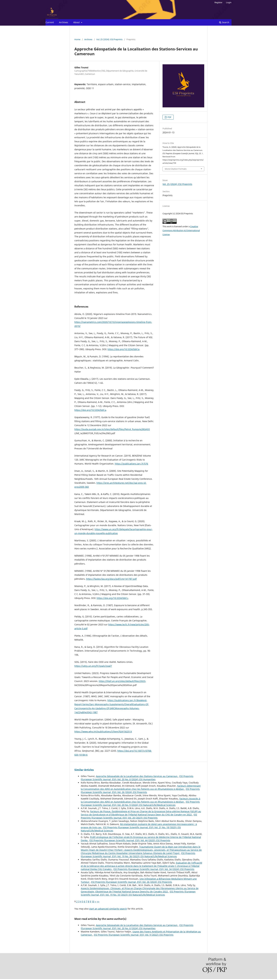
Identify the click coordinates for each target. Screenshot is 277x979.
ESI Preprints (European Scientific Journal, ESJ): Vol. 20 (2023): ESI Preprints (139, 816)
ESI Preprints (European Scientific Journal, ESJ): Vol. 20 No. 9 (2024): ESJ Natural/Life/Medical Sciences (140, 803)
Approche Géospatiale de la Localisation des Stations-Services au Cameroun (137, 776)
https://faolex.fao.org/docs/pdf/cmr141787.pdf (111, 578)
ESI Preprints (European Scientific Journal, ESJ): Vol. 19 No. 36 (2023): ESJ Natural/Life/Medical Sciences (138, 855)
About (76, 22)
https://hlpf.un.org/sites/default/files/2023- (122, 681)
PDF (169, 117)
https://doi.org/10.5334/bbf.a (90, 410)
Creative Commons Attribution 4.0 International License (181, 230)
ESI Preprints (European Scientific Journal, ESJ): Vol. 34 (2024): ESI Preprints (153, 869)
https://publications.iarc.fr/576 (131, 463)
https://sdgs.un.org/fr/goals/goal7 (93, 665)
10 (93, 901)
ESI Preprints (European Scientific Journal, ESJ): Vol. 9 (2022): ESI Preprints (133, 934)
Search (225, 22)
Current (50, 22)
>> (98, 901)
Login (228, 2)
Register (218, 2)
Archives (63, 22)
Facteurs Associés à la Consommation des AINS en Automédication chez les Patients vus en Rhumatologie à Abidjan (140, 800)
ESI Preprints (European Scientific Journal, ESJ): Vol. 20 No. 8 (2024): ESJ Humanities (137, 778)
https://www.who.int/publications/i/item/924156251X (103, 731)
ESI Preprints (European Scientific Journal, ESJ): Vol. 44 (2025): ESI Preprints (129, 840)
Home (77, 39)
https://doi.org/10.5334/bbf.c (112, 598)
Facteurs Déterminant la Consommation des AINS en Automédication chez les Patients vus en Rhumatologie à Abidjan (141, 787)
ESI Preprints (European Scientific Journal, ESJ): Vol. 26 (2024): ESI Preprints (140, 790)
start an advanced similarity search (108, 908)
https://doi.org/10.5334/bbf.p (123, 349)
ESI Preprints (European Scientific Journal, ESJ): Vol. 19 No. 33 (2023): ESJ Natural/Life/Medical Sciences (138, 893)
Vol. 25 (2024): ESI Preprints (109, 39)
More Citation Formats (175, 168)
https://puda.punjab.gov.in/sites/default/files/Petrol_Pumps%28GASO (112, 429)
